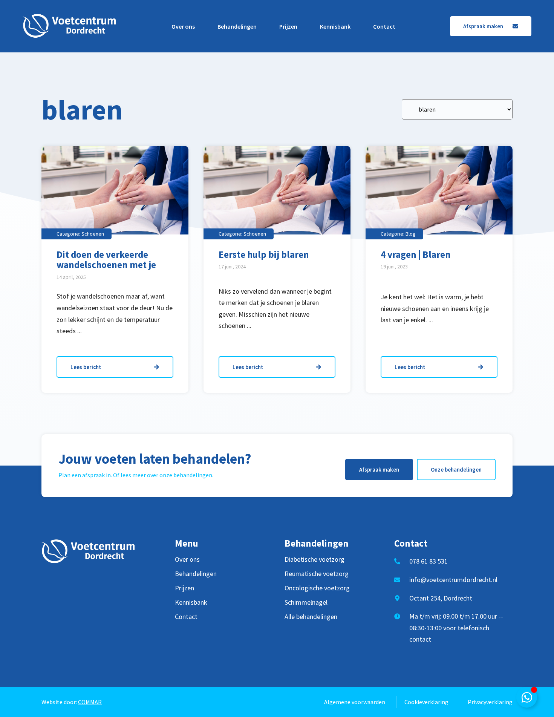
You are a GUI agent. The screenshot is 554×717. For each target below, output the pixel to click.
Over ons (183, 26)
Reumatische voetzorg (317, 574)
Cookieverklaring (426, 702)
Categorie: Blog (398, 233)
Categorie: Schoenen (80, 233)
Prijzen (288, 26)
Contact (384, 26)
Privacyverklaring (490, 702)
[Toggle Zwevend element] (526, 697)
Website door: (71, 702)
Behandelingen (237, 26)
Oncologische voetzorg (317, 588)
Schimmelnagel (306, 602)
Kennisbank (335, 26)
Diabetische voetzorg (314, 559)
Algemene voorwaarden (354, 702)
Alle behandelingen (311, 616)
